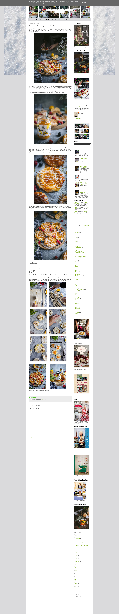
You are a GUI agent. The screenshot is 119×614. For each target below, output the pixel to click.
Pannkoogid (77, 281)
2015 (76, 576)
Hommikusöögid (78, 236)
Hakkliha (76, 233)
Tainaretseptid (77, 303)
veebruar (77, 561)
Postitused (77, 594)
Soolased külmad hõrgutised (80, 295)
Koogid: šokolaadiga (78, 255)
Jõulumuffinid (78, 541)
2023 (76, 564)
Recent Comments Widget (85, 225)
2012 (76, 580)
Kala (76, 241)
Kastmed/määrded (78, 245)
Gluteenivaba (77, 231)
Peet (76, 284)
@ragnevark (81, 107)
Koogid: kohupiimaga (78, 248)
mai (76, 557)
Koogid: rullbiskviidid (78, 253)
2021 (76, 567)
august (77, 552)
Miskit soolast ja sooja (79, 275)
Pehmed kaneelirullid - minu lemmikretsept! (84, 167)
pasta (76, 283)
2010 (76, 583)
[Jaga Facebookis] (34, 399)
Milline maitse (77, 274)
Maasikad (76, 271)
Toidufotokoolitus (38, 19)
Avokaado (77, 229)
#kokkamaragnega (78, 106)
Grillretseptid (77, 232)
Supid (76, 299)
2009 (76, 585)
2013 (76, 579)
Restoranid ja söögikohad (79, 289)
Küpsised (76, 261)
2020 (76, 569)
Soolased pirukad (78, 297)
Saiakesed (77, 290)
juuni (77, 555)
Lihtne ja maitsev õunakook (83, 150)
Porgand (76, 285)
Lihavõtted (77, 266)
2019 (76, 570)
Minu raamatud (58, 19)
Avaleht (50, 437)
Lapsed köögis (77, 262)
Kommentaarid (78, 596)
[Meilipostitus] (45, 399)
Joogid (76, 237)
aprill (77, 558)
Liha (76, 265)
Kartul (76, 243)
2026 (76, 534)
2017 (76, 573)
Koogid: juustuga (78, 247)
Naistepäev (77, 279)
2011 (76, 582)
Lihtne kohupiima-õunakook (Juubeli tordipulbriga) (83, 191)
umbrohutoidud (77, 311)
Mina (30, 19)
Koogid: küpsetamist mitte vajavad (81, 250)
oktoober (77, 549)
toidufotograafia (77, 304)
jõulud (76, 238)
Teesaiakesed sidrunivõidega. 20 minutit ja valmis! (81, 547)
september (78, 551)
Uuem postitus (31, 437)
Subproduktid (77, 298)
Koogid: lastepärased (78, 251)
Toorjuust (76, 307)
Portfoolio (66, 19)
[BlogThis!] (31, 399)
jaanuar (77, 562)
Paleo (76, 280)
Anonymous (76, 202)
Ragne (81, 112)
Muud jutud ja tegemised (79, 278)
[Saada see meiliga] (30, 399)
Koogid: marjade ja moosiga (80, 252)
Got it (88, 2)
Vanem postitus (68, 437)
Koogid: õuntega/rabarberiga (80, 256)
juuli (77, 554)
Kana (76, 242)
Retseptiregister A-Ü (48, 19)
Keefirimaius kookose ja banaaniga (82, 545)
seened (76, 293)
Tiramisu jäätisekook (79, 542)
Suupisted (77, 300)
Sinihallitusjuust (78, 294)
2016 (76, 574)
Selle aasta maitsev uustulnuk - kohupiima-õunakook (84, 183)
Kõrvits (76, 260)
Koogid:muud (77, 257)
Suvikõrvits (77, 302)
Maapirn (76, 270)
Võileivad (76, 314)
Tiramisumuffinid (79, 544)
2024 (76, 537)
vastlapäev (77, 312)
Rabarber (76, 288)
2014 (76, 577)
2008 (76, 586)
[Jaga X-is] (32, 399)
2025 (76, 535)
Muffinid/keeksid (78, 276)
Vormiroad (77, 313)
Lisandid (76, 269)
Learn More (83, 2)
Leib (76, 264)
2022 (76, 566)
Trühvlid (76, 309)
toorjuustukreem (78, 308)
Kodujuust (77, 246)
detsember (78, 538)
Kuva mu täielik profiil (77, 118)
